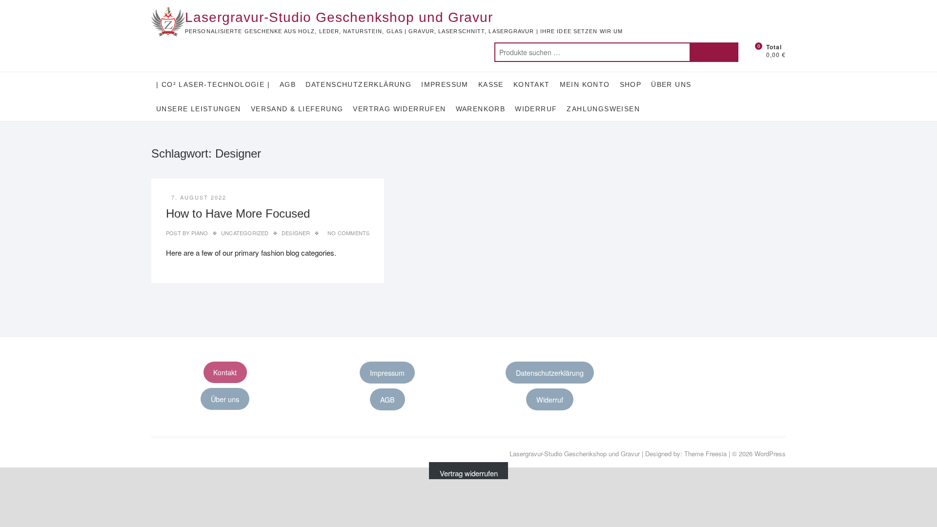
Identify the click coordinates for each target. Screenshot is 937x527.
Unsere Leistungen (198, 109)
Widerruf (536, 109)
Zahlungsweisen (603, 109)
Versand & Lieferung (297, 109)
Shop (631, 84)
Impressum (444, 84)
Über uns (671, 84)
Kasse (491, 84)
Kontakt (531, 84)
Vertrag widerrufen (399, 109)
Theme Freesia (705, 453)
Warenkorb (481, 109)
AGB (288, 84)
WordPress (770, 453)
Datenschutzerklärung (358, 84)
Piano (198, 233)
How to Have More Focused (238, 213)
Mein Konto (585, 84)
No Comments (348, 233)
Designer (296, 233)
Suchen (714, 52)
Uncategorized (245, 233)
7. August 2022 (198, 197)
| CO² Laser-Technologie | (213, 84)
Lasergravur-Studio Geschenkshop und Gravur (339, 17)
